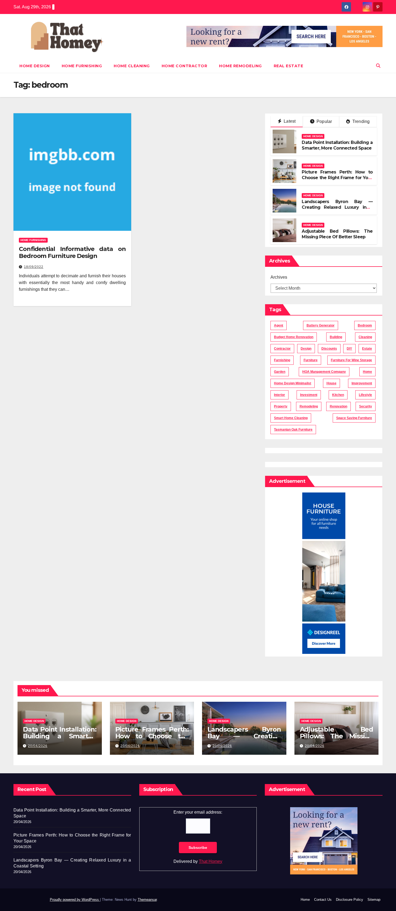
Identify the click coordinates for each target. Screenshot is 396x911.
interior (279, 395)
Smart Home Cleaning (291, 418)
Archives (278, 277)
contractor (282, 348)
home (367, 372)
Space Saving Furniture (354, 418)
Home (305, 900)
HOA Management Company (324, 372)
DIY (349, 348)
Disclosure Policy (349, 900)
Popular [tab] (323, 121)
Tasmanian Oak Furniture (293, 429)
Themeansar (147, 900)
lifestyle (365, 395)
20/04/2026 (37, 746)
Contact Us (323, 900)
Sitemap (373, 900)
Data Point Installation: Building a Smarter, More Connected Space (337, 145)
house (331, 383)
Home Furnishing (82, 65)
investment (308, 395)
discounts (329, 348)
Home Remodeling (240, 65)
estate (367, 348)
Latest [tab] (289, 121)
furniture (311, 360)
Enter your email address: (197, 812)
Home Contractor (184, 65)
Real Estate (288, 65)
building (336, 337)
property (280, 406)
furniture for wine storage (351, 360)
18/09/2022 (33, 267)
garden (279, 372)
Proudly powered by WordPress (75, 900)
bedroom (365, 325)
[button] (378, 65)
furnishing (282, 360)
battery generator (321, 325)
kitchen (338, 395)
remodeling (309, 406)
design (306, 348)
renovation (338, 406)
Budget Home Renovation (293, 337)
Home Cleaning (132, 65)
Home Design (34, 65)
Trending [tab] (360, 121)
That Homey (210, 861)
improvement (362, 383)
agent (278, 325)
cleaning (365, 337)
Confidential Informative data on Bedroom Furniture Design (72, 252)
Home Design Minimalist (292, 383)
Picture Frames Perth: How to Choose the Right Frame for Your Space (337, 177)
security (365, 406)
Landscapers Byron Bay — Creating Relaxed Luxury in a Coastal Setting (337, 207)
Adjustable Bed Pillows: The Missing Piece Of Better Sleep (337, 234)
